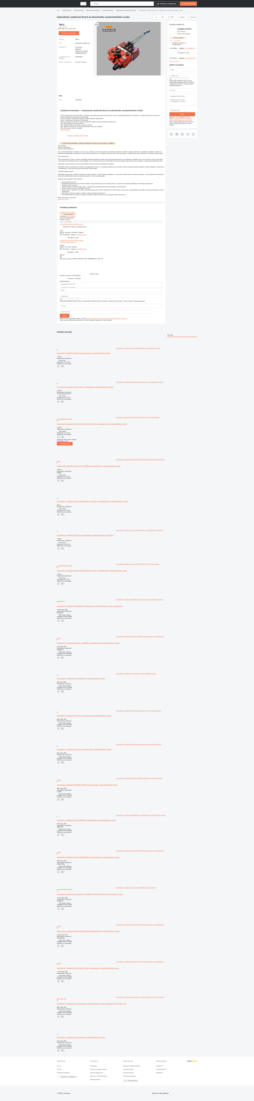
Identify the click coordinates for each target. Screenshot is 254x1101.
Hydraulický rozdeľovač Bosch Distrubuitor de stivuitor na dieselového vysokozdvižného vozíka (92, 501)
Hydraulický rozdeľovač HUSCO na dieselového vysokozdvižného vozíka (84, 716)
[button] (157, 17)
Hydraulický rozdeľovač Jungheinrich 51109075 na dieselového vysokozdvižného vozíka (89, 894)
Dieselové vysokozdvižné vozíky (177, 336)
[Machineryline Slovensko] (67, 3)
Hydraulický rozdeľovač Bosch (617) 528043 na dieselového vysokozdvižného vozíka (88, 466)
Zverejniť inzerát (65, 443)
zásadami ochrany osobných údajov (97, 318)
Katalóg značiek (95, 1079)
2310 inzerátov (71, 216)
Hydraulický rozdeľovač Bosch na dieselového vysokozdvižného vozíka (83, 353)
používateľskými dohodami (118, 318)
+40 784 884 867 (81, 234)
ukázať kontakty (65, 129)
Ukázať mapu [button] (94, 274)
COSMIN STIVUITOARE (67, 212)
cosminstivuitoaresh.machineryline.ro (71, 224)
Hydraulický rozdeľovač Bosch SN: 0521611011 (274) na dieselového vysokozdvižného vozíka (92, 571)
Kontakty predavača (63, 1072)
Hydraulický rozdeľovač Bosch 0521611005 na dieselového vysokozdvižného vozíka (88, 931)
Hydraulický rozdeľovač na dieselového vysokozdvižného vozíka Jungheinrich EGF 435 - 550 (91, 1004)
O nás (59, 1066)
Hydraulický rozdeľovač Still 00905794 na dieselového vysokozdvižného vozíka (86, 820)
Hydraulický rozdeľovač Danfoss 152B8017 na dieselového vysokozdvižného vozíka (88, 643)
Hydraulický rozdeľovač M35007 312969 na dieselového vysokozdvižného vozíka (87, 785)
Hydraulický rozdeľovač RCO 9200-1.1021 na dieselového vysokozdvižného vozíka (88, 968)
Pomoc (59, 1069)
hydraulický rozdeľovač (82, 43)
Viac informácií (174, 61)
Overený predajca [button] (69, 214)
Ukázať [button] (73, 234)
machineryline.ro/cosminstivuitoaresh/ (71, 240)
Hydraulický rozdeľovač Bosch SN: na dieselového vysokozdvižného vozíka (85, 387)
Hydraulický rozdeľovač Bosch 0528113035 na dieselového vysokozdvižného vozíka (88, 857)
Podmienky (93, 1066)
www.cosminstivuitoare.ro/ (68, 242)
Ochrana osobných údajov (98, 1069)
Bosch (77, 39)
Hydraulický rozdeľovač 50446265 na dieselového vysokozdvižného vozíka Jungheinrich (89, 606)
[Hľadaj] (92, 3)
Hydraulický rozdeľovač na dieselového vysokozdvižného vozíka (81, 679)
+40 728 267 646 (81, 249)
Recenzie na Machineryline (98, 1076)
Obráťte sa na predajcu (69, 33)
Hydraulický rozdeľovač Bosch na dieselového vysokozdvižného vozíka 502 (85, 535)
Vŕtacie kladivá (192, 336)
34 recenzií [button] (68, 221)
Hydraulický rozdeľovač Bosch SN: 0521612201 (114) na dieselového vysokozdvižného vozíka (92, 424)
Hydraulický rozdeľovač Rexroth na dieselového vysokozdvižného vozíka (84, 749)
